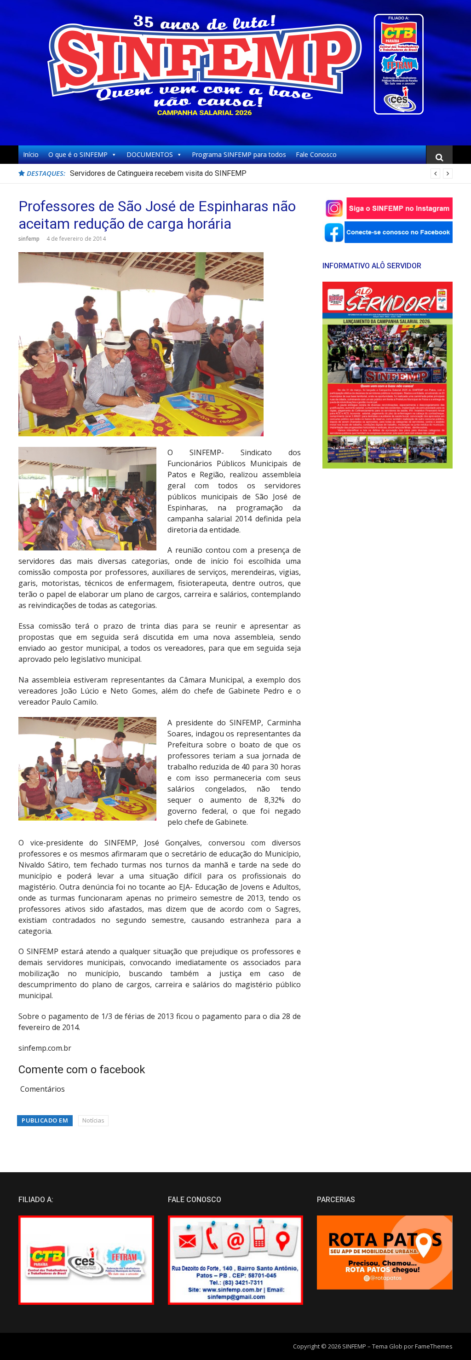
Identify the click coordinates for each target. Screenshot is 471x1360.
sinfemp (29, 239)
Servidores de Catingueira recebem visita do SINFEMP (158, 173)
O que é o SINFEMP (78, 154)
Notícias (93, 1120)
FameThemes (434, 1346)
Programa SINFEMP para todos (239, 154)
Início (31, 154)
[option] (261, 173)
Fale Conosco (316, 154)
